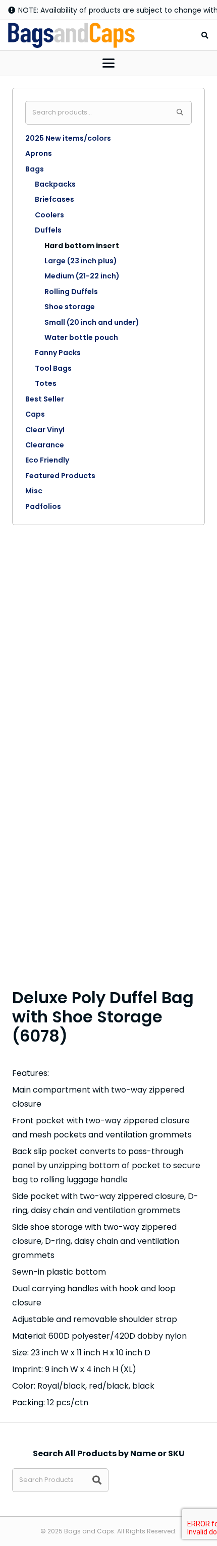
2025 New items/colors (68, 138)
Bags (34, 169)
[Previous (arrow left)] (17, 773)
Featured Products (60, 476)
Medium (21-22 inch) (82, 276)
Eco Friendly (47, 460)
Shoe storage (69, 307)
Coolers (49, 215)
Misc (33, 491)
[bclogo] (71, 35)
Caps (35, 414)
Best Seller (44, 399)
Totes (46, 383)
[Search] (96, 1480)
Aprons (38, 153)
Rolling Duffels (71, 292)
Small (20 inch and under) (91, 322)
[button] (204, 35)
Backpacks (55, 184)
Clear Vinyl (45, 430)
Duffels (48, 230)
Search (180, 112)
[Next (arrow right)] (199, 773)
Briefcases (54, 199)
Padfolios (43, 506)
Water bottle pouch (81, 337)
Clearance (44, 445)
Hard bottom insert (81, 246)
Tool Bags (53, 368)
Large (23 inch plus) (80, 261)
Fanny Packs (58, 353)
